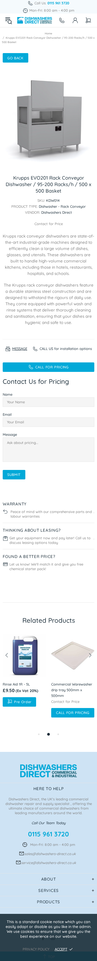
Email (7, 414)
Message (10, 434)
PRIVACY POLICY (36, 949)
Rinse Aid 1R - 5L (16, 684)
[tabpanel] (24, 671)
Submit (14, 474)
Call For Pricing (72, 712)
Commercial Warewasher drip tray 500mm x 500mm (71, 690)
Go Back (15, 58)
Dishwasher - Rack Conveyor (62, 206)
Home (48, 33)
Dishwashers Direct (34, 20)
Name (7, 394)
